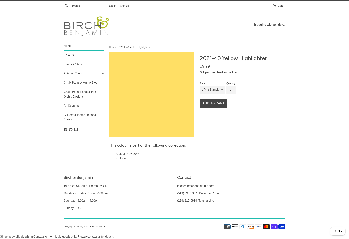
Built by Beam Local (94, 226)
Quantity (230, 83)
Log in (112, 5)
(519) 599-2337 (187, 193)
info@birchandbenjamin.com (195, 185)
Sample (204, 83)
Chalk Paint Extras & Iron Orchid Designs (80, 94)
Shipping (205, 72)
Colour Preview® (127, 153)
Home (67, 45)
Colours (84, 55)
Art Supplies (84, 105)
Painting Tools (84, 73)
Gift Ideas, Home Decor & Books (80, 117)
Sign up (124, 5)
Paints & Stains (84, 64)
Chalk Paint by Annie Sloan (81, 82)
